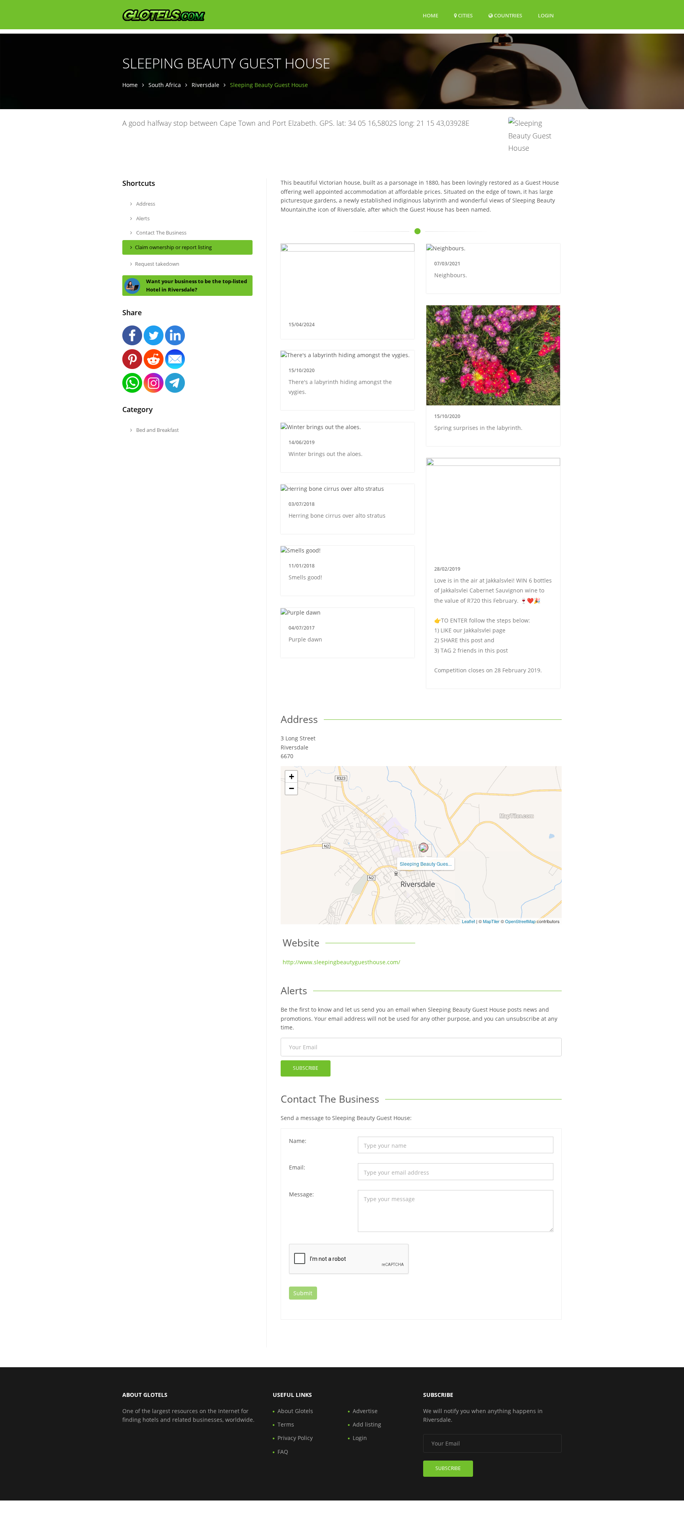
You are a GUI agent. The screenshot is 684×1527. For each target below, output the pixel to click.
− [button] (291, 788)
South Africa (164, 85)
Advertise (365, 1411)
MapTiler (491, 921)
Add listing (367, 1424)
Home (430, 15)
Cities (465, 15)
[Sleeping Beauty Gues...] (423, 847)
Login (546, 15)
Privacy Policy (295, 1438)
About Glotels (295, 1411)
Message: (301, 1194)
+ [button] (291, 776)
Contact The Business (160, 232)
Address (145, 203)
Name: (297, 1141)
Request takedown (157, 263)
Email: (297, 1167)
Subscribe (305, 1068)
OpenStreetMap (520, 921)
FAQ (282, 1451)
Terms (285, 1424)
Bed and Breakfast (157, 429)
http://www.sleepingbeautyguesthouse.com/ (341, 962)
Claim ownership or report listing (173, 247)
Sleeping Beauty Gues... (426, 863)
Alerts (142, 218)
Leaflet (468, 921)
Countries (507, 15)
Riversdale (205, 85)
